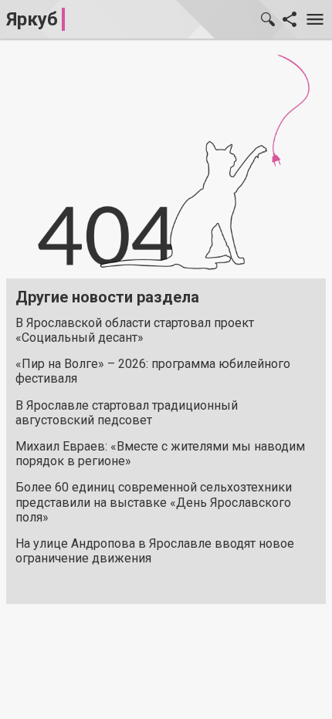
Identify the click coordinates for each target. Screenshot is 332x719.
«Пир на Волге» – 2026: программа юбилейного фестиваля (152, 371)
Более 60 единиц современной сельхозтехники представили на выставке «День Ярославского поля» (153, 502)
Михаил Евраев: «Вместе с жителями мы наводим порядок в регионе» (160, 453)
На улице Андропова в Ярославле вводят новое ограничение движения (154, 550)
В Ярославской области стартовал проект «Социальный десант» (134, 330)
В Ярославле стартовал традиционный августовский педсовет (126, 412)
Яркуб (32, 19)
